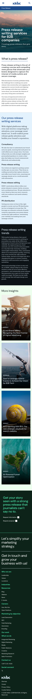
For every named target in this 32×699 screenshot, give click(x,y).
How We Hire (6, 607)
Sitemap (4, 681)
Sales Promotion (7, 656)
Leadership (5, 575)
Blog (3, 592)
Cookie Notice (6, 690)
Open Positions (6, 610)
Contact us (6, 660)
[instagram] (11, 671)
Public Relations (7, 648)
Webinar (4, 594)
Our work (5, 632)
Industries (6, 584)
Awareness (5, 626)
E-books (4, 600)
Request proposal (9, 521)
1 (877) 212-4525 (7, 664)
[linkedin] (8, 671)
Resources (6, 588)
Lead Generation (7, 617)
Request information (10, 517)
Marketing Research (8, 654)
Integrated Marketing (8, 639)
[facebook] (5, 671)
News (3, 597)
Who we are (6, 572)
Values (4, 578)
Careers (5, 604)
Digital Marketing (7, 642)
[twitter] (2, 671)
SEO (3, 620)
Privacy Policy (6, 687)
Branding (4, 629)
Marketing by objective (11, 614)
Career (4, 684)
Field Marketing (6, 623)
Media (3, 645)
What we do (6, 636)
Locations (5, 581)
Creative (4, 651)
